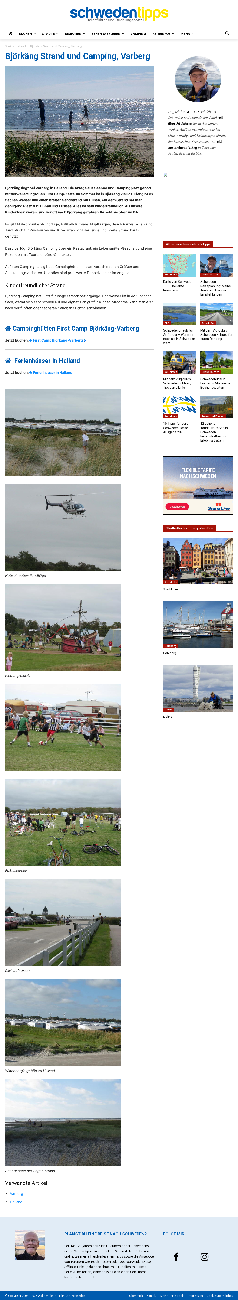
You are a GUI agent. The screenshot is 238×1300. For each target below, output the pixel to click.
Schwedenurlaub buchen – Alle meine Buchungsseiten (215, 383)
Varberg (16, 1193)
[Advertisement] (198, 801)
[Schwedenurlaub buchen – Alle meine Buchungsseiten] (216, 362)
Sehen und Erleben (213, 416)
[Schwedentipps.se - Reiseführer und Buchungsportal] (119, 14)
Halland (21, 46)
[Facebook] (176, 1258)
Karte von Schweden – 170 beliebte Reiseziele (178, 286)
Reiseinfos (171, 274)
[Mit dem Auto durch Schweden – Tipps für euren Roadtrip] (216, 314)
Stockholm (171, 582)
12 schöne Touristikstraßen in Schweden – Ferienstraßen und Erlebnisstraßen (214, 432)
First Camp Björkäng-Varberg (57, 340)
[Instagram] (205, 1258)
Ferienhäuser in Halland (52, 372)
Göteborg (170, 646)
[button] (227, 33)
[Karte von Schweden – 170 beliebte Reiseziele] (179, 265)
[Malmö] (198, 688)
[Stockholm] (198, 561)
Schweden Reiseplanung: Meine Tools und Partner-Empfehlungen (215, 288)
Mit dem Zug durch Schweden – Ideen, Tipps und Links (177, 383)
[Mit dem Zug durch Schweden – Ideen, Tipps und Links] (179, 362)
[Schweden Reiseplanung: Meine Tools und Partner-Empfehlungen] (216, 265)
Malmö (168, 709)
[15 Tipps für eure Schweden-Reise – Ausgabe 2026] (179, 407)
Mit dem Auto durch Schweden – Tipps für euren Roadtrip (216, 335)
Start (8, 46)
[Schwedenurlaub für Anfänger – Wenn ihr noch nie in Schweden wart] (179, 314)
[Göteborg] (198, 624)
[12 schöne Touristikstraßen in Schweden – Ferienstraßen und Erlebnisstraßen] (216, 407)
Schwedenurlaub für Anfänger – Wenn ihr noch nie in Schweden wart (179, 337)
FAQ (167, 323)
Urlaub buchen (210, 274)
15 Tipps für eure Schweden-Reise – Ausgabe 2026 (177, 428)
